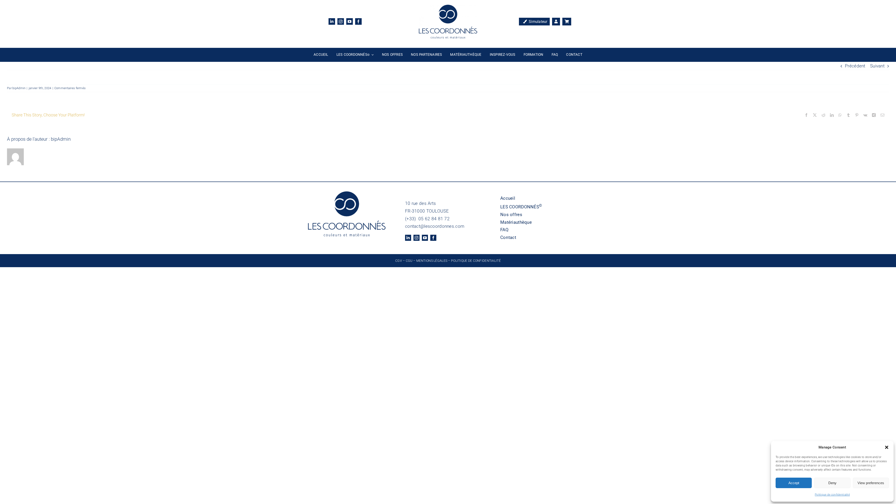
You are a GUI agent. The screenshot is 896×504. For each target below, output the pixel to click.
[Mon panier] (566, 22)
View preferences (871, 483)
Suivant (877, 66)
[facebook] (358, 21)
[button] (886, 447)
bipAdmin (18, 88)
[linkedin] (332, 21)
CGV (398, 260)
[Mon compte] (556, 22)
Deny (832, 483)
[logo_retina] (448, 7)
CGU (409, 260)
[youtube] (349, 21)
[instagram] (340, 21)
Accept (793, 483)
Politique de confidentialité (832, 494)
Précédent (855, 66)
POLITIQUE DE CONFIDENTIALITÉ (476, 260)
